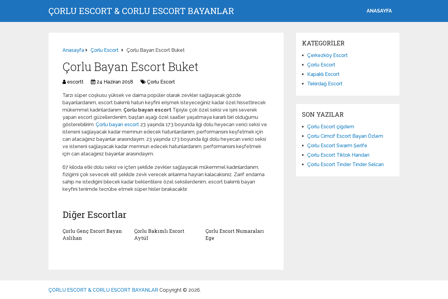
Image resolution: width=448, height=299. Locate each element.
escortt (75, 82)
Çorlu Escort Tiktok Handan (338, 155)
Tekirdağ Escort (325, 84)
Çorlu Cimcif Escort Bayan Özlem (345, 136)
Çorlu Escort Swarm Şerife (337, 145)
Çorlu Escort (161, 82)
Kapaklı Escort (323, 74)
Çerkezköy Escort (327, 55)
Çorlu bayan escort (118, 124)
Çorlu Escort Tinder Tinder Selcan (345, 164)
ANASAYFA (379, 11)
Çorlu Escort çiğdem (330, 127)
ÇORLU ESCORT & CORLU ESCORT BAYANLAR (141, 11)
